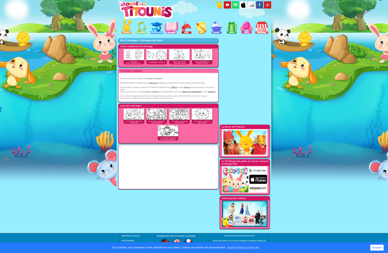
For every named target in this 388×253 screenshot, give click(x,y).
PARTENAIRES (128, 241)
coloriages (153, 83)
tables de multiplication (192, 92)
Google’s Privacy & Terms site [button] (243, 247)
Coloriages (132, 40)
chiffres (174, 87)
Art (122, 40)
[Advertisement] (168, 167)
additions (212, 92)
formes (187, 87)
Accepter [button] (377, 247)
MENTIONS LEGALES (131, 236)
